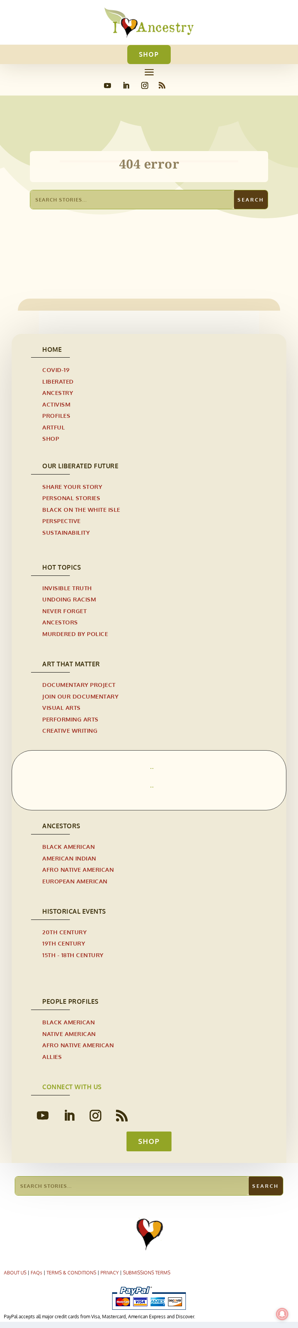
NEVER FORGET (64, 611)
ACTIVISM (56, 404)
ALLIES (52, 1056)
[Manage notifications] (282, 1314)
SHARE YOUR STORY (72, 486)
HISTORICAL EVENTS (74, 911)
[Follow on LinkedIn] (126, 85)
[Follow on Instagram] (145, 85)
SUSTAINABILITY (66, 532)
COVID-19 (55, 370)
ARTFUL (53, 427)
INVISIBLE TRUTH (67, 588)
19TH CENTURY (63, 943)
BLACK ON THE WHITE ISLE (81, 509)
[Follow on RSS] (162, 85)
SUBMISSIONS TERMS (146, 1273)
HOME (52, 349)
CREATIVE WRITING (69, 730)
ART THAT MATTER (71, 664)
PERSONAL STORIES (71, 498)
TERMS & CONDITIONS (71, 1273)
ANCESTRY (57, 392)
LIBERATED (58, 381)
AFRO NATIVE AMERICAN (78, 869)
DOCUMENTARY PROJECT (79, 684)
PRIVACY (109, 1273)
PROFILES (56, 415)
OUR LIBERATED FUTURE (80, 466)
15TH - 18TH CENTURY (73, 955)
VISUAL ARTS (61, 707)
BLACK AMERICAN (68, 846)
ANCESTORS (60, 622)
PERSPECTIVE (61, 521)
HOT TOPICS (61, 567)
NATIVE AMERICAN (69, 1034)
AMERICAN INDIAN (69, 858)
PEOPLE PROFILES (70, 1001)
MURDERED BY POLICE (75, 634)
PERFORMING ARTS (70, 719)
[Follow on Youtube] (107, 85)
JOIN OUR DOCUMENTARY (80, 696)
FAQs (36, 1273)
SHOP (149, 54)
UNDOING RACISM (69, 599)
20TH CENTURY (64, 932)
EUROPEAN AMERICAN (74, 881)
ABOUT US (15, 1273)
